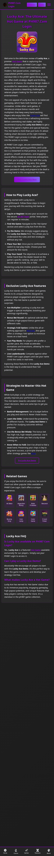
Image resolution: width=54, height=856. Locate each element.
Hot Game (17, 61)
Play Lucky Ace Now (27, 179)
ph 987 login (23, 216)
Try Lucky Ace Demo (27, 460)
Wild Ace (31, 330)
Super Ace (35, 115)
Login (42, 5)
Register (32, 5)
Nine (33, 453)
